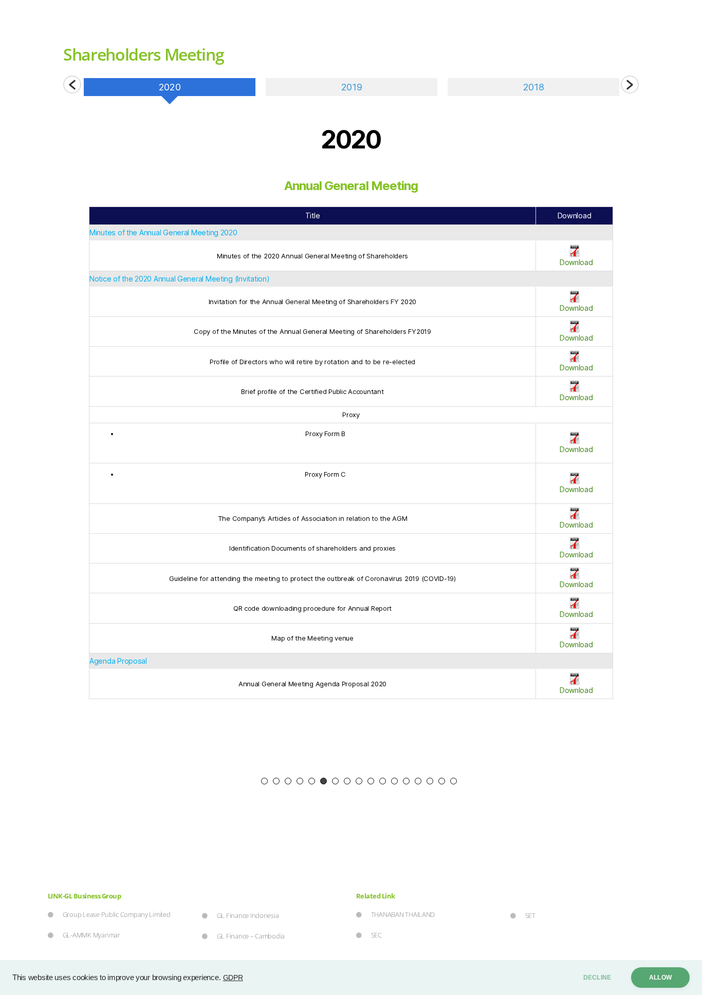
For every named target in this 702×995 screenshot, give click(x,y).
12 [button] (394, 781)
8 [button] (347, 781)
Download (574, 262)
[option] (170, 91)
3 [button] (288, 781)
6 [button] (323, 781)
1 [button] (264, 781)
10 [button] (370, 781)
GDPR (233, 977)
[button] (72, 84)
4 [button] (300, 781)
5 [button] (311, 781)
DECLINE (597, 977)
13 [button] (406, 781)
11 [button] (382, 781)
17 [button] (453, 781)
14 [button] (418, 781)
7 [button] (335, 781)
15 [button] (430, 781)
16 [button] (441, 781)
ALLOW (660, 977)
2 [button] (276, 781)
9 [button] (359, 781)
